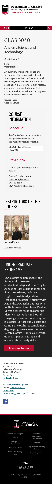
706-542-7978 (17, 387)
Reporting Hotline (36, 453)
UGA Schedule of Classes (20, 147)
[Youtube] (31, 467)
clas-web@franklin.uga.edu (15, 385)
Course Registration (19, 179)
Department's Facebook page (5, 401)
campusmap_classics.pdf (14, 393)
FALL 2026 (13, 150)
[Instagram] (24, 467)
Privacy (37, 443)
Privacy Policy (9, 375)
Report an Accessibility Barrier (37, 448)
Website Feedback (15, 448)
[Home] (26, 12)
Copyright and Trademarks (15, 443)
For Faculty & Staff (11, 378)
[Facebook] (16, 467)
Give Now (29, 28)
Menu (6, 28)
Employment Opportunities (37, 438)
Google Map (8, 390)
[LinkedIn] (35, 467)
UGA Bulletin (15, 182)
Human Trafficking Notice (15, 453)
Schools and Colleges (15, 434)
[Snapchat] (27, 467)
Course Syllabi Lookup (20, 176)
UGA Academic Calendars (21, 186)
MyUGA (15, 438)
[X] (20, 467)
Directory (36, 434)
